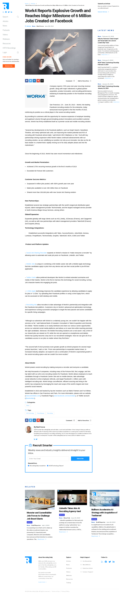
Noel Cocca (40, 26)
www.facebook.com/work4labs (64, 396)
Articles (5, 21)
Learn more (42, 582)
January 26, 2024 (107, 84)
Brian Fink (67, 518)
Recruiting (50, 413)
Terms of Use (56, 591)
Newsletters (32, 463)
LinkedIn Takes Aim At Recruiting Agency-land (70, 510)
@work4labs (30, 398)
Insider (7, 57)
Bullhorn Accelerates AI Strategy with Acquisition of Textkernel (104, 512)
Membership (8, 66)
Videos (5, 35)
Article (28, 26)
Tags (29, 410)
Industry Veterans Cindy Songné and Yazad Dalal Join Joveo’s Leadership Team (108, 41)
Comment (69, 81)
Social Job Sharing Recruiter (36, 253)
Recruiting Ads (31, 305)
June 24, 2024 (75, 518)
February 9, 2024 (107, 60)
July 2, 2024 (45, 525)
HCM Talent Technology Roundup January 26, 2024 (108, 87)
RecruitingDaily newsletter (38, 466)
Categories (31, 402)
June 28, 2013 (49, 26)
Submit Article (102, 12)
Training (68, 582)
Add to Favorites (83, 81)
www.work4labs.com (33, 396)
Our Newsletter (87, 561)
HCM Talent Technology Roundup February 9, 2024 (108, 63)
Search (5, 17)
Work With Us (86, 564)
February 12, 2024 (108, 36)
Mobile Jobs (30, 264)
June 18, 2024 (111, 522)
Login (5, 52)
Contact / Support (87, 572)
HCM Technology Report (56, 466)
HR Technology (30, 413)
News (5, 26)
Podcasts (6, 30)
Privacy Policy (65, 591)
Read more (105, 54)
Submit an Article (104, 4)
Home (27, 3)
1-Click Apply (31, 291)
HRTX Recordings (9, 48)
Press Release (40, 413)
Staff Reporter (36, 525)
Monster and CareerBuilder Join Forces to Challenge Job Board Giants (39, 515)
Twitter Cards (31, 277)
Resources (7, 43)
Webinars (6, 39)
